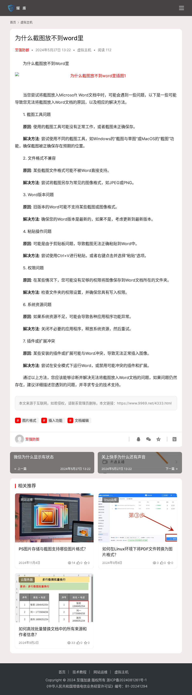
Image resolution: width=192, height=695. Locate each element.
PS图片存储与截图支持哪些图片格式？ (53, 548)
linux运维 (110, 500)
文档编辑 (82, 420)
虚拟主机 (84, 50)
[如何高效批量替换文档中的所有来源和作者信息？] (54, 597)
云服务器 (27, 580)
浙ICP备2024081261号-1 (126, 680)
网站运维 (27, 500)
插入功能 (55, 420)
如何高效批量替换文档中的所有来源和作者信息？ (53, 631)
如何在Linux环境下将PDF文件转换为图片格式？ (137, 551)
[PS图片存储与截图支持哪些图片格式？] (54, 517)
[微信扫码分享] (148, 439)
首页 (13, 22)
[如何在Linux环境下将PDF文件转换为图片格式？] (137, 517)
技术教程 (79, 672)
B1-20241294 (136, 686)
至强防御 (22, 50)
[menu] (181, 7)
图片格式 (29, 420)
